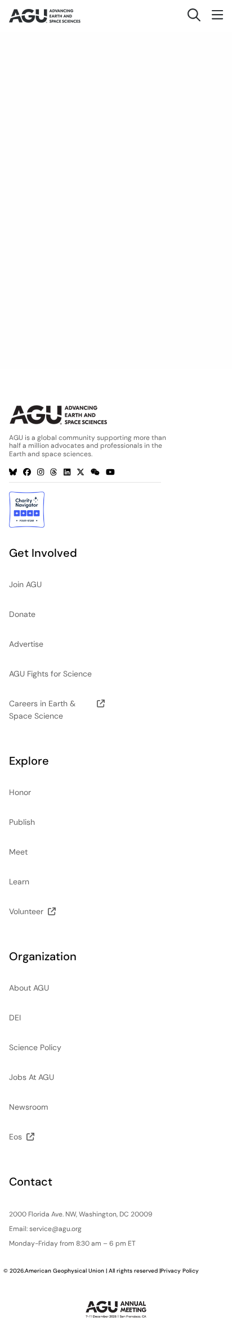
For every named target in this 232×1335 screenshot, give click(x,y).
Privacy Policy (179, 1270)
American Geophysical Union (64, 1270)
